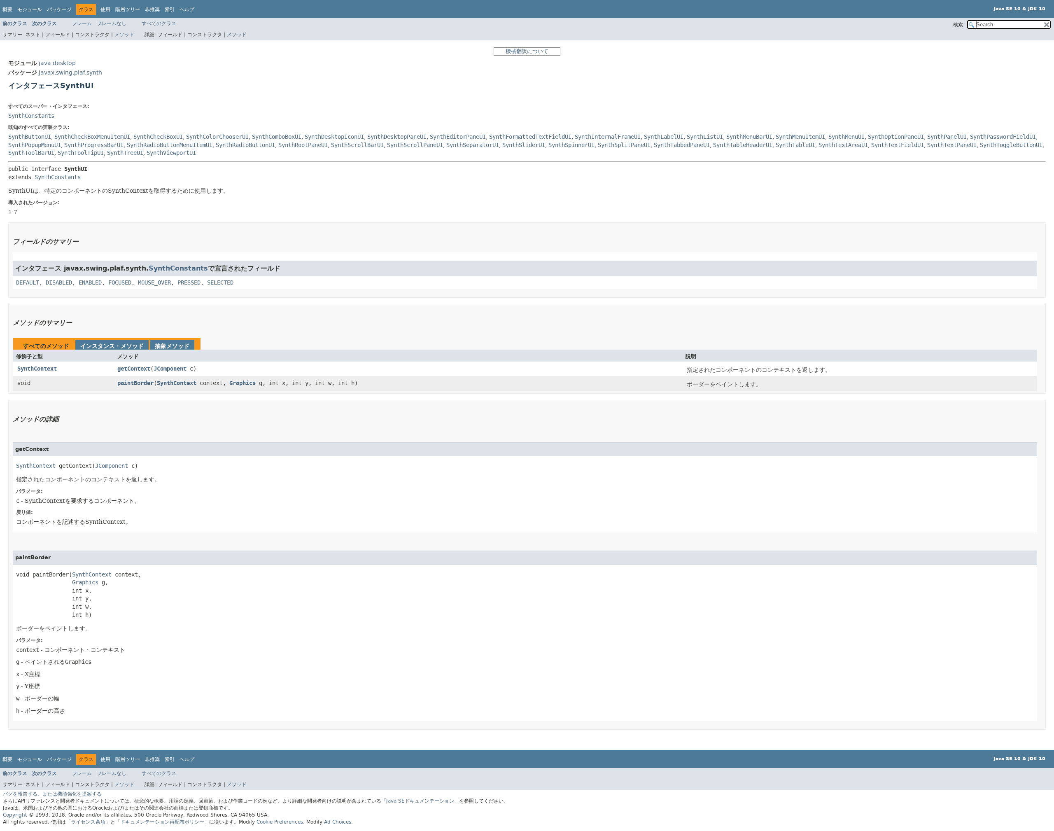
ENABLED (90, 282)
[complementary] (280, 822)
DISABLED (59, 282)
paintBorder (135, 383)
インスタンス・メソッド (112, 346)
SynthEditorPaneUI (458, 136)
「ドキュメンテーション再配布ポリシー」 (162, 822)
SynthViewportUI (171, 152)
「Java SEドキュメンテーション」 (420, 801)
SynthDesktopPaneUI (397, 136)
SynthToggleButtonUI (1011, 145)
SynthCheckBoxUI (158, 136)
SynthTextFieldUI (897, 145)
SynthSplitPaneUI (624, 145)
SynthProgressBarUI (94, 145)
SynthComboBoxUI (276, 136)
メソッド (124, 34)
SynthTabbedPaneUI (682, 145)
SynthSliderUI (523, 145)
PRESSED (189, 282)
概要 (7, 9)
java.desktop (57, 63)
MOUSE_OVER (154, 282)
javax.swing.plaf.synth (70, 72)
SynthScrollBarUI (357, 145)
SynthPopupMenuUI (34, 145)
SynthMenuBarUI (749, 136)
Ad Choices (337, 822)
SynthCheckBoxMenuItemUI (92, 136)
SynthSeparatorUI (472, 145)
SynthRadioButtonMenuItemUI (169, 145)
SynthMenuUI (846, 136)
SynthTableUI (795, 145)
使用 (105, 9)
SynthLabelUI (663, 136)
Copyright (15, 815)
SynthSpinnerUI (571, 145)
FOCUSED (119, 282)
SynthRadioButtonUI (245, 145)
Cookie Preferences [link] (280, 822)
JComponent (170, 368)
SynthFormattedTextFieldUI (530, 136)
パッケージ (59, 9)
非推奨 (152, 9)
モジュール (29, 9)
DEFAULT (27, 282)
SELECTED (220, 282)
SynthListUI (705, 136)
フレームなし (111, 23)
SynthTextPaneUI (952, 145)
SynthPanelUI (947, 136)
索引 (170, 9)
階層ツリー (127, 9)
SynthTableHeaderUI (742, 145)
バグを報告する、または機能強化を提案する (52, 794)
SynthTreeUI (125, 152)
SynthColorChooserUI (217, 136)
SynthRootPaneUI (303, 145)
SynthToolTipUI (81, 152)
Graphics (242, 383)
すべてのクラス (159, 23)
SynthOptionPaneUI (896, 136)
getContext (133, 368)
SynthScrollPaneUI (415, 145)
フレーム (82, 23)
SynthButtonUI (29, 136)
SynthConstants (31, 115)
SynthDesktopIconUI (334, 136)
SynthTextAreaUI (843, 145)
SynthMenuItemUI (800, 136)
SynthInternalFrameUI (608, 136)
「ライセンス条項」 (88, 822)
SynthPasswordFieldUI (1003, 136)
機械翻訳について (527, 51)
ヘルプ (187, 9)
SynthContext (37, 368)
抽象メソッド (172, 346)
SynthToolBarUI (31, 152)
